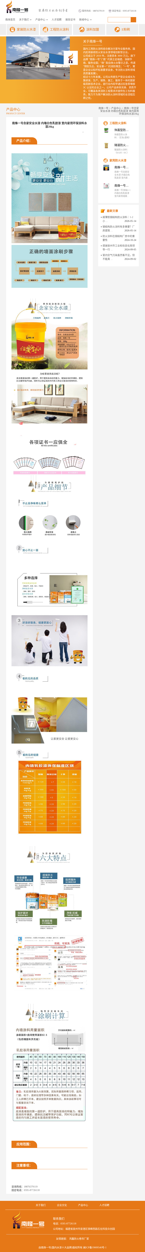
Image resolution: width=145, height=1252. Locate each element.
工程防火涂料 (59, 29)
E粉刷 (126, 29)
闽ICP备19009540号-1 (94, 1247)
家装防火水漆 (26, 29)
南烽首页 (10, 19)
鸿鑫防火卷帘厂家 (79, 1238)
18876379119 (98, 11)
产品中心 (40, 19)
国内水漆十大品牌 (62, 1247)
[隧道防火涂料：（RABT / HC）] (106, 145)
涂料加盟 (92, 29)
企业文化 (62, 1205)
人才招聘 (57, 19)
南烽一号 (103, 108)
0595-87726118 (129, 11)
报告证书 (70, 19)
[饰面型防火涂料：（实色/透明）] (106, 130)
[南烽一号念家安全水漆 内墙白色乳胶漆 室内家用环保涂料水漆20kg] (106, 168)
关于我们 (24, 19)
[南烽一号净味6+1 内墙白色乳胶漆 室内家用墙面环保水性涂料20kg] (106, 186)
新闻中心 (84, 19)
